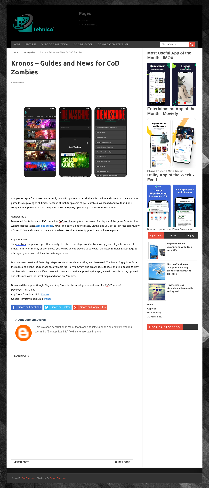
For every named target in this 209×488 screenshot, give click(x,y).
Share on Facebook (29, 307)
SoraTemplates (28, 478)
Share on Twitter (60, 307)
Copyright (152, 308)
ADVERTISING (89, 24)
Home (85, 20)
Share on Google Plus (93, 307)
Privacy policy (154, 312)
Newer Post (21, 462)
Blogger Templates (58, 478)
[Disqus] (75, 417)
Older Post (122, 462)
